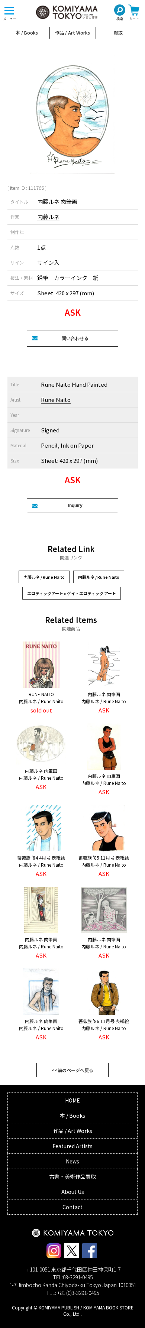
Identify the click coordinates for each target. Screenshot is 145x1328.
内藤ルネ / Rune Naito (44, 577)
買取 (118, 32)
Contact (72, 1207)
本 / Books (27, 32)
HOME (72, 1100)
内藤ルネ (48, 217)
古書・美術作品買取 (72, 1176)
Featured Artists (72, 1146)
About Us (72, 1191)
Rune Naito (56, 399)
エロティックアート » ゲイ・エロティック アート (71, 593)
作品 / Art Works (72, 32)
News (72, 1161)
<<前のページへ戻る (72, 1070)
